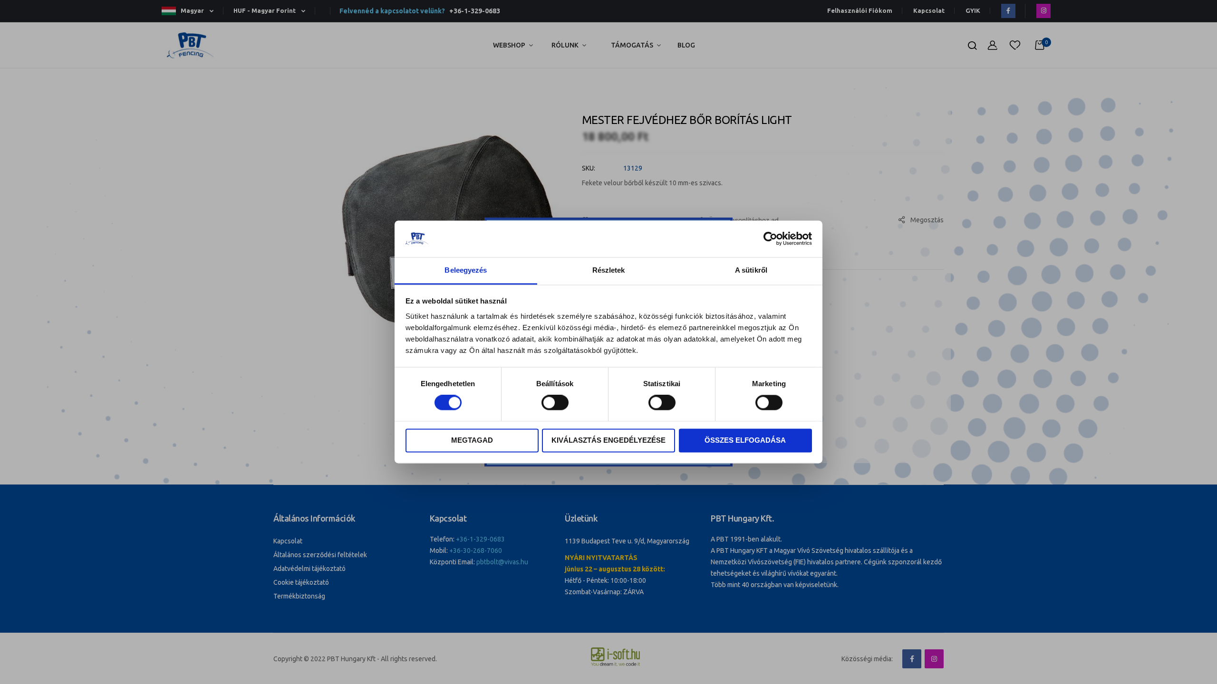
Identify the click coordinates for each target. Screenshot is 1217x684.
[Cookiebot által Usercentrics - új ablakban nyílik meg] (770, 239)
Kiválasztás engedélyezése (608, 440)
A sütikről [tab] (751, 270)
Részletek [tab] (608, 270)
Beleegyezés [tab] (465, 270)
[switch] (555, 403)
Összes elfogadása (745, 440)
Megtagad (472, 440)
